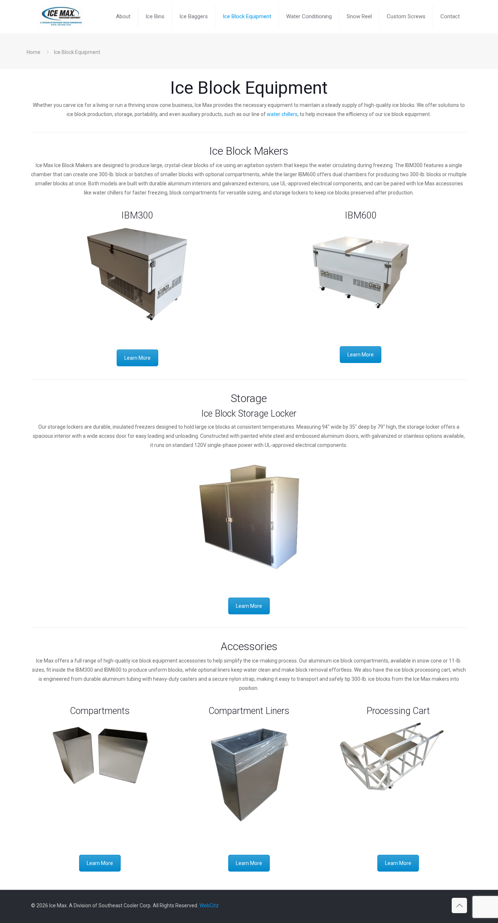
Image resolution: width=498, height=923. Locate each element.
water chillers (282, 114)
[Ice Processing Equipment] (60, 16)
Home (33, 52)
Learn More (137, 358)
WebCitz (209, 905)
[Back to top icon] (459, 905)
